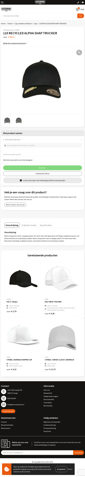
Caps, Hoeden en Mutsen (23, 23)
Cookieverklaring (50, 425)
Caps (35, 23)
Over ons (47, 390)
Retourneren (5, 428)
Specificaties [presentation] (46, 225)
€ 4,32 (11, 369)
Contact (4, 422)
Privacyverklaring (50, 428)
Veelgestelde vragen (51, 396)
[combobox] (39, 16)
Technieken (48, 403)
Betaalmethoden (7, 425)
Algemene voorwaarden (52, 422)
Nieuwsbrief (48, 393)
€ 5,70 (11, 311)
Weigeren (70, 469)
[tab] (11, 225)
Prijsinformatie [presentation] (29, 225)
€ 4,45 (50, 313)
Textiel (9, 23)
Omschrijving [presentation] (11, 225)
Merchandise (48, 406)
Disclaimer (47, 431)
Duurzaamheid (49, 399)
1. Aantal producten (11, 139)
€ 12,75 (50, 369)
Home (3, 23)
